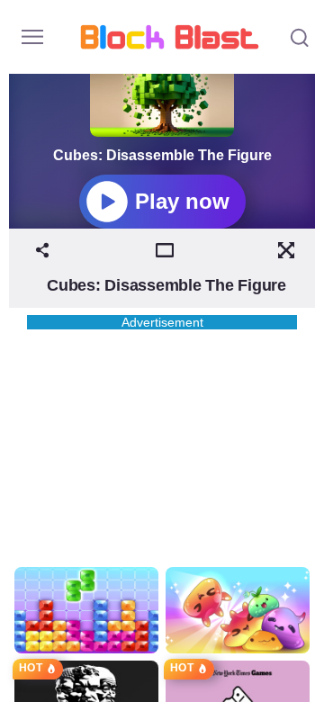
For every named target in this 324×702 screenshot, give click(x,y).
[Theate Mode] (164, 250)
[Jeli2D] (238, 610)
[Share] (42, 250)
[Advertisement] (162, 441)
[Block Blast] (169, 36)
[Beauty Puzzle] (86, 610)
